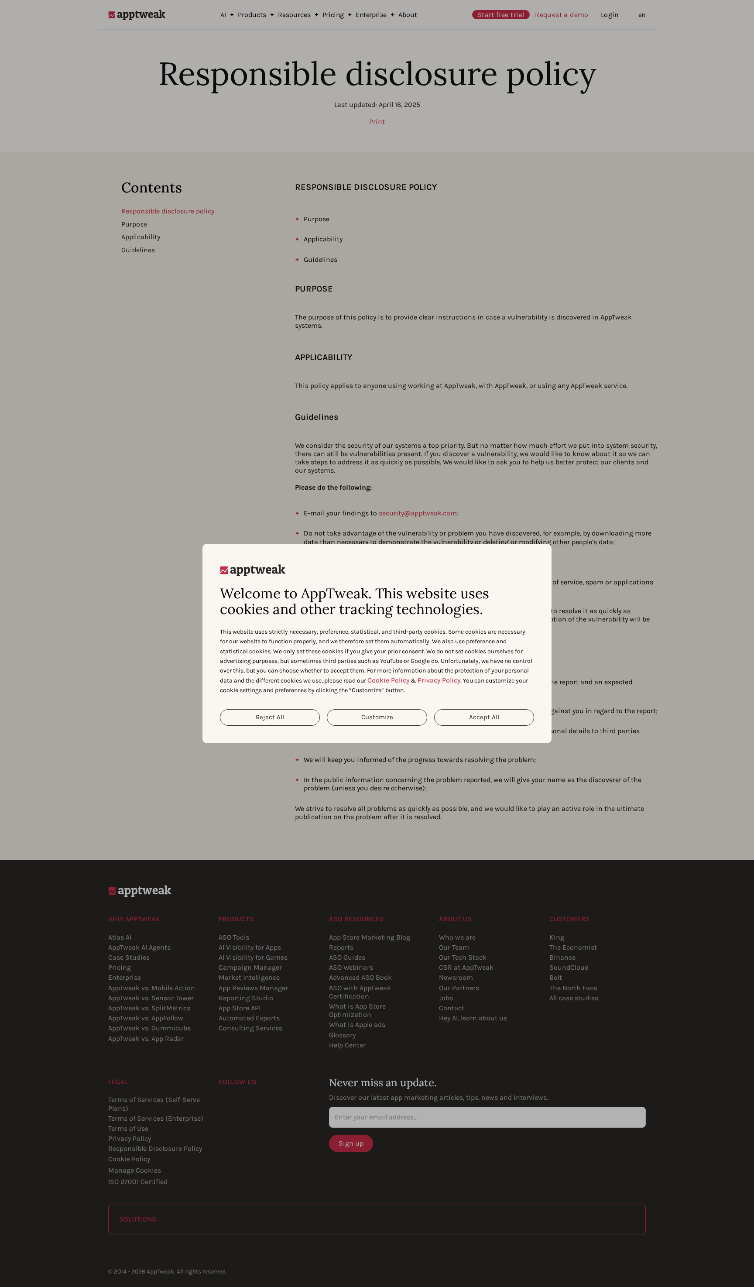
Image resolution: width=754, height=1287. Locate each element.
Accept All (484, 717)
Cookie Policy (388, 680)
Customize (377, 717)
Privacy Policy (439, 680)
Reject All (270, 717)
